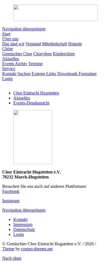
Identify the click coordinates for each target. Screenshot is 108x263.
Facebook (10, 191)
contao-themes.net (37, 248)
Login (18, 234)
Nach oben (11, 258)
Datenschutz (24, 229)
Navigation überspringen (23, 29)
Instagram (10, 200)
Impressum (22, 224)
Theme (8, 248)
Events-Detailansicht (31, 103)
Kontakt (20, 219)
